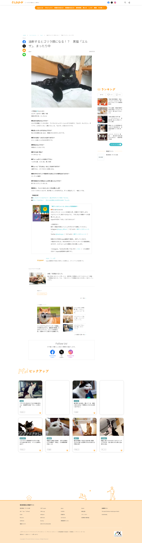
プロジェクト (49, 8)
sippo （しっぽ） (51, 258)
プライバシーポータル (80, 531)
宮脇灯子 (76, 438)
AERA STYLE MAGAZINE (45, 523)
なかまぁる (63, 517)
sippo (62, 508)
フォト (41, 35)
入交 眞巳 (76, 401)
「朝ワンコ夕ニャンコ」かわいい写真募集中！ (64, 206)
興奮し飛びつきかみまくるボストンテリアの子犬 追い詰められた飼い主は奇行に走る (111, 442)
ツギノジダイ (84, 514)
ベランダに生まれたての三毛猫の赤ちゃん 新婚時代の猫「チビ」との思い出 (30, 405)
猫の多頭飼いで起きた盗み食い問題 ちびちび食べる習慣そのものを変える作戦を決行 (84, 442)
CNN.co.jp (42, 511)
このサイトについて (24, 531)
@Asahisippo (60, 234)
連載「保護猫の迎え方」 (55, 274)
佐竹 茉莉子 (22, 438)
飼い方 (85, 8)
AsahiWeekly (104, 514)
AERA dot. (42, 517)
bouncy (42, 520)
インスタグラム (42, 294)
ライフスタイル (32, 35)
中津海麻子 (103, 438)
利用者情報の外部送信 (63, 531)
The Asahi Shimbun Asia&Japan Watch (110, 511)
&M (20, 511)
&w (24, 511)
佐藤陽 (21, 401)
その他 (100, 8)
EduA (21, 514)
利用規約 (71, 531)
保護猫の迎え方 (69, 8)
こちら (78, 249)
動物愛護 (78, 8)
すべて (101, 94)
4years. (82, 508)
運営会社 (22, 534)
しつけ (90, 8)
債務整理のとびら (65, 520)
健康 (95, 8)
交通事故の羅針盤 (85, 517)
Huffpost (42, 514)
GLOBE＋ (63, 511)
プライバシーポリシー (51, 531)
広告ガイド (27, 534)
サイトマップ (33, 531)
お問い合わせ (35, 534)
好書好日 (63, 514)
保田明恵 (49, 438)
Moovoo (22, 517)
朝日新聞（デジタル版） (25, 508)
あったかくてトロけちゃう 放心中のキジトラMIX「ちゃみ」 (51, 198)
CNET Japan (43, 508)
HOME (24, 35)
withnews (22, 520)
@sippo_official (62, 229)
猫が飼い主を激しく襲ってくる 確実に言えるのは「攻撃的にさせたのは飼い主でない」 (84, 405)
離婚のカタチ (23, 523)
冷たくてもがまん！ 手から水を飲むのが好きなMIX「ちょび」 (51, 200)
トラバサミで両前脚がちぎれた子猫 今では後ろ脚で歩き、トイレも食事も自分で (30, 442)
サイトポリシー (41, 531)
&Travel (28, 511)
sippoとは (40, 8)
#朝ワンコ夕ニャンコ (79, 234)
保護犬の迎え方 (59, 8)
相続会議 (83, 511)
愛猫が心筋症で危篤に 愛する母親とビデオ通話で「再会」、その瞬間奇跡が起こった (57, 442)
